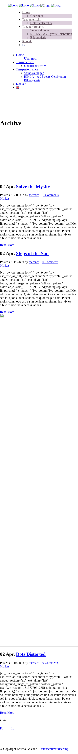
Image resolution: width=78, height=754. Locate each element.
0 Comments (51, 195)
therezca (34, 195)
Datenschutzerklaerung (53, 749)
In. (12, 728)
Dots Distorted (31, 654)
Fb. (2, 728)
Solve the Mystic (33, 186)
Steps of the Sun (32, 253)
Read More (7, 245)
